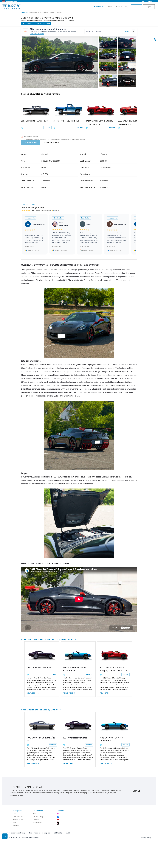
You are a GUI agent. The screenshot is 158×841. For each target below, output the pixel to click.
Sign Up (137, 790)
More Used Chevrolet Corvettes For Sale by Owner (47, 639)
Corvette (52, 12)
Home (31, 12)
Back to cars (24, 12)
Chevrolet (45, 12)
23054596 (59, 12)
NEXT (127, 31)
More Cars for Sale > (37, 34)
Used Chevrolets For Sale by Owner (39, 709)
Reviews (119, 7)
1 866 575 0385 (11, 1)
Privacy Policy (146, 837)
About (110, 7)
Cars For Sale (38, 12)
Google (36, 250)
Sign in (149, 7)
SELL (136, 7)
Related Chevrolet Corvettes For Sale (40, 93)
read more (30, 246)
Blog (126, 7)
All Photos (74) (127, 81)
